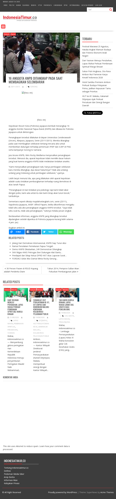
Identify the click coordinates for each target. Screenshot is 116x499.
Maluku (14, 290)
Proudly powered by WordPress (62, 492)
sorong (33, 86)
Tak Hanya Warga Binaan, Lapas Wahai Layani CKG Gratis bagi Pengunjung (66, 304)
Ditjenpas (43, 320)
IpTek (40, 5)
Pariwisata (48, 5)
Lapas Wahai (64, 319)
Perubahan (12, 330)
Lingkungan (58, 5)
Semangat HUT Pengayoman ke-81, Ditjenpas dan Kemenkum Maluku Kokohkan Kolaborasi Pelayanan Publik (41, 307)
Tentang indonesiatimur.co (16, 467)
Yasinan (11, 333)
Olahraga (26, 5)
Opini (66, 5)
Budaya (33, 5)
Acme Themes (107, 492)
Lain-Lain (98, 5)
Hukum (18, 5)
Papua (13, 34)
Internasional (74, 5)
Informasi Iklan (11, 480)
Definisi (7, 471)
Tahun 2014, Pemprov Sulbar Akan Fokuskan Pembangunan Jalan (63, 270)
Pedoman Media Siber (14, 474)
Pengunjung (64, 322)
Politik (11, 5)
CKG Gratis (69, 316)
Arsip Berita (9, 477)
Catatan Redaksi (87, 5)
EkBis (5, 5)
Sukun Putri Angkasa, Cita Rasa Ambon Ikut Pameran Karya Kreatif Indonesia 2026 (96, 74)
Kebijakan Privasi (11, 483)
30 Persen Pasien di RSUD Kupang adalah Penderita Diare (21, 270)
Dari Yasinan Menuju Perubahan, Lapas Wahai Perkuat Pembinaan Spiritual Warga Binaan (15, 307)
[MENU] (3, 26)
